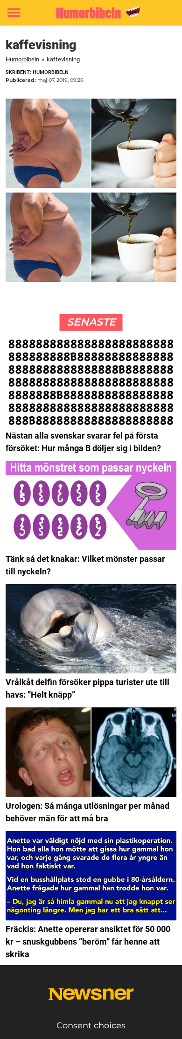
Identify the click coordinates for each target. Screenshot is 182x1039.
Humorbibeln (22, 59)
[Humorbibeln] (91, 13)
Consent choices (91, 1025)
